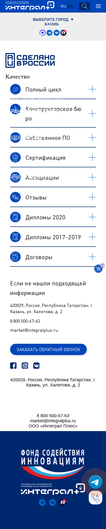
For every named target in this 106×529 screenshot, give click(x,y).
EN (70, 6)
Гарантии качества (32, 111)
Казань (52, 24)
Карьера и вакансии (33, 176)
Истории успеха (27, 189)
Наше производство (34, 98)
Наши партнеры (27, 150)
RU (63, 6)
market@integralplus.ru (34, 330)
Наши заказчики (29, 163)
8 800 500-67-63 (25, 321)
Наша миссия (24, 124)
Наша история (25, 137)
